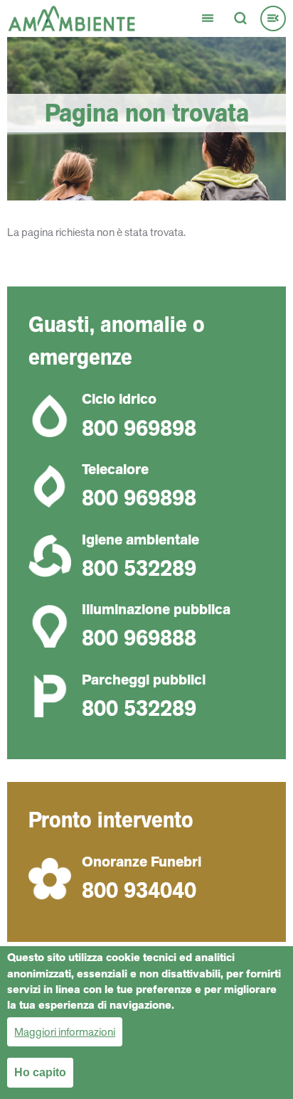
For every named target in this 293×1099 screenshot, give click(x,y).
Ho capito (40, 1072)
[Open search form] (240, 18)
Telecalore (115, 469)
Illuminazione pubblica (156, 609)
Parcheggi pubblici (144, 680)
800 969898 (139, 427)
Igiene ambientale (140, 540)
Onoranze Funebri (141, 862)
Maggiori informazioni (64, 1031)
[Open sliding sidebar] (273, 18)
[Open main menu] (207, 18)
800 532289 (139, 567)
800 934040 (139, 890)
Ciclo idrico (119, 399)
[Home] (71, 17)
